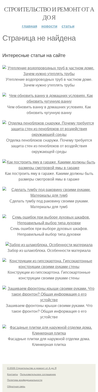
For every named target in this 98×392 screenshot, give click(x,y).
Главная (29, 26)
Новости (49, 26)
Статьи (68, 26)
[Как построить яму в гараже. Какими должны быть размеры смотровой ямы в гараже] (49, 167)
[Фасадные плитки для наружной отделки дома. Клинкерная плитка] (49, 333)
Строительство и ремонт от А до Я (49, 13)
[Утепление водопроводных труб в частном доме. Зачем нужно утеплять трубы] (49, 73)
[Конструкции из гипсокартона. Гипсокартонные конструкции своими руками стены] (49, 266)
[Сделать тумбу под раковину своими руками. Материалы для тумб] (49, 195)
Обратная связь (16, 386)
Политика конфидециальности (24, 380)
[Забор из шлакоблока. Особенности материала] (49, 244)
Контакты (12, 374)
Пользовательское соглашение (38, 374)
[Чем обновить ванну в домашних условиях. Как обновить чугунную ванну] (49, 101)
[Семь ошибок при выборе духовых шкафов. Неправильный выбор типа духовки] (49, 222)
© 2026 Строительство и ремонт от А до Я (31, 368)
